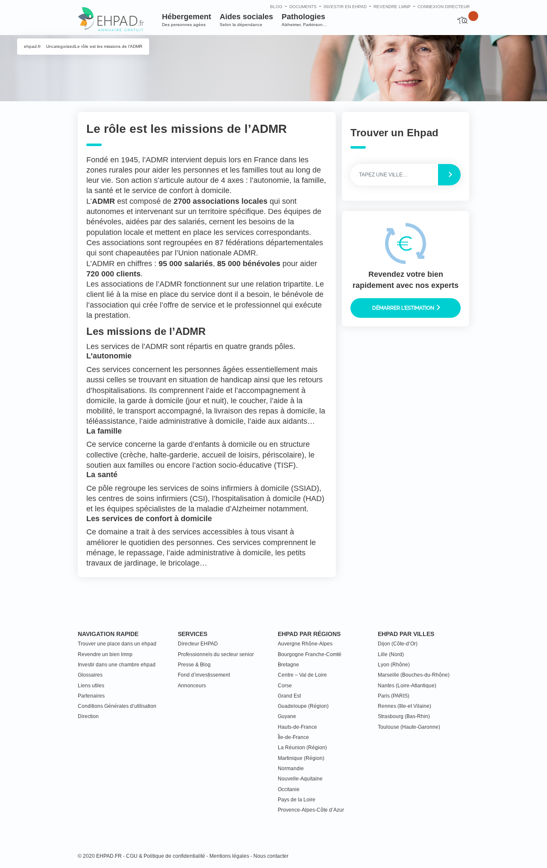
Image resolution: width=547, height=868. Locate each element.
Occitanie (289, 789)
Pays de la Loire (296, 800)
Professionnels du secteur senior (216, 654)
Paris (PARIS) (393, 696)
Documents (303, 6)
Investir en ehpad (345, 6)
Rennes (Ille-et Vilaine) (404, 706)
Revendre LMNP (392, 6)
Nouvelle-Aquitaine (300, 779)
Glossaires (90, 675)
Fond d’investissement (204, 675)
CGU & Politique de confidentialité (165, 856)
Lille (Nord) (391, 654)
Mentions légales (229, 856)
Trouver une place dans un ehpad (117, 644)
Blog (276, 6)
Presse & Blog (194, 665)
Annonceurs (192, 686)
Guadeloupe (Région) (303, 706)
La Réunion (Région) (302, 748)
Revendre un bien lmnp (105, 654)
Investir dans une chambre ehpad (117, 665)
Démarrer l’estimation (403, 308)
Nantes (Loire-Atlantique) (407, 686)
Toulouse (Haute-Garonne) (409, 727)
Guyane (287, 716)
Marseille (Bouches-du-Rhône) (414, 675)
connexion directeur (444, 6)
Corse (285, 686)
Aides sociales (246, 19)
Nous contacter (270, 856)
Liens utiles (91, 686)
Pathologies (304, 19)
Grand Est (289, 696)
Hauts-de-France (297, 727)
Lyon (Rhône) (394, 665)
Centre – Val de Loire (302, 675)
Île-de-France (293, 737)
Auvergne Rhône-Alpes (305, 644)
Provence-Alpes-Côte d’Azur (311, 810)
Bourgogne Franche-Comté (309, 654)
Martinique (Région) (301, 758)
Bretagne (288, 665)
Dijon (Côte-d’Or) (398, 644)
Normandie (291, 768)
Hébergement (186, 19)
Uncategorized (60, 46)
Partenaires (91, 696)
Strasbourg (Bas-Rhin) (404, 716)
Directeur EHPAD (198, 644)
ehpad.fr (32, 46)
